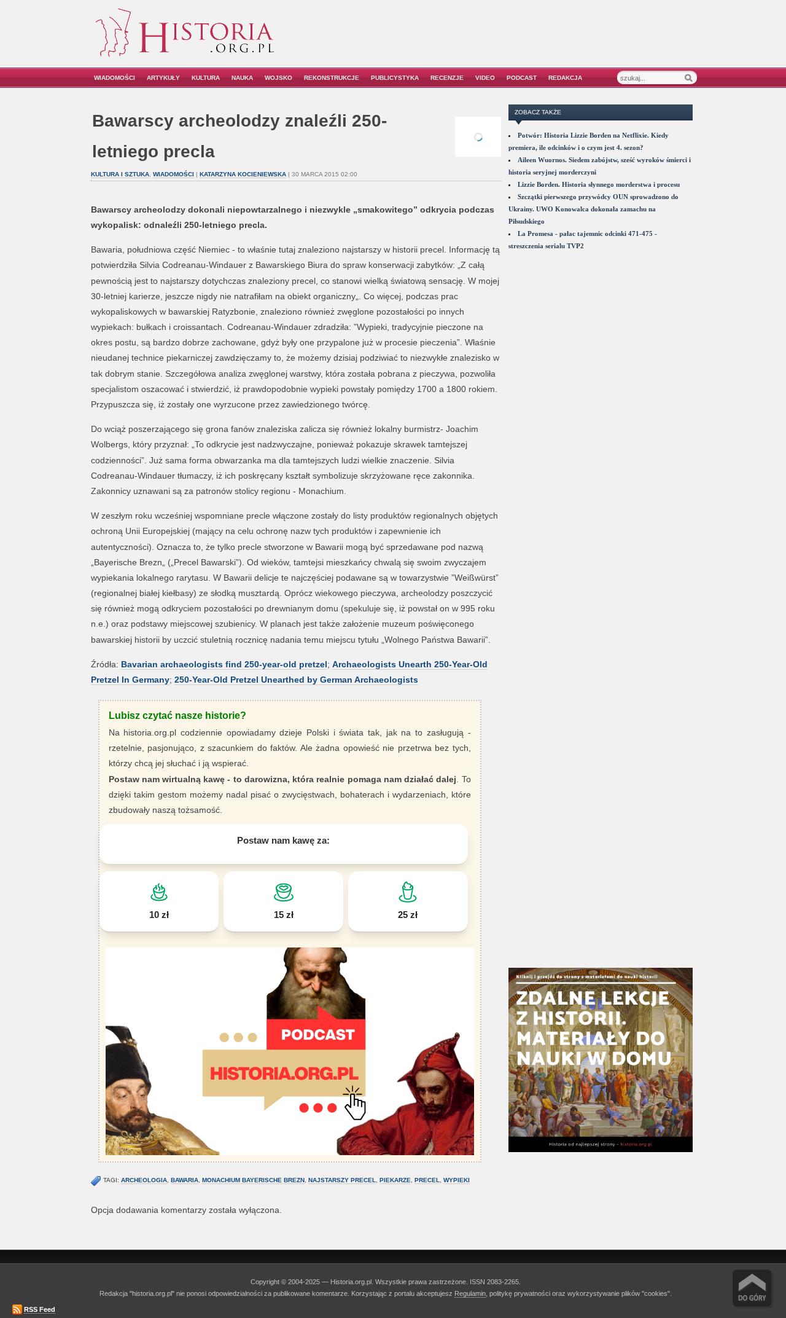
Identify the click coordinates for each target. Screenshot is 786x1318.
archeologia (144, 1180)
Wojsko (278, 77)
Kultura (206, 77)
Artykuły (163, 77)
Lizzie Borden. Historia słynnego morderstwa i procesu (599, 184)
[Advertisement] (557, 41)
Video (485, 77)
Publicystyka (395, 77)
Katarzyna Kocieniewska (243, 174)
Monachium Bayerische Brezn (253, 1180)
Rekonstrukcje (331, 77)
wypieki (456, 1180)
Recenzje (447, 77)
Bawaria (184, 1180)
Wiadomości (114, 77)
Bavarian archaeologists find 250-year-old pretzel (224, 664)
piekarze (395, 1180)
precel (427, 1180)
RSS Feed (39, 1309)
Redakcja (565, 77)
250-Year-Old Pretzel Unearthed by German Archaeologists (296, 679)
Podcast (522, 77)
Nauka (242, 77)
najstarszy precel (342, 1180)
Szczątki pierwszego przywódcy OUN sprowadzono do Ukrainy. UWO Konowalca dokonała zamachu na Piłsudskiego (593, 209)
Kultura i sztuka (120, 174)
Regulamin (470, 1293)
